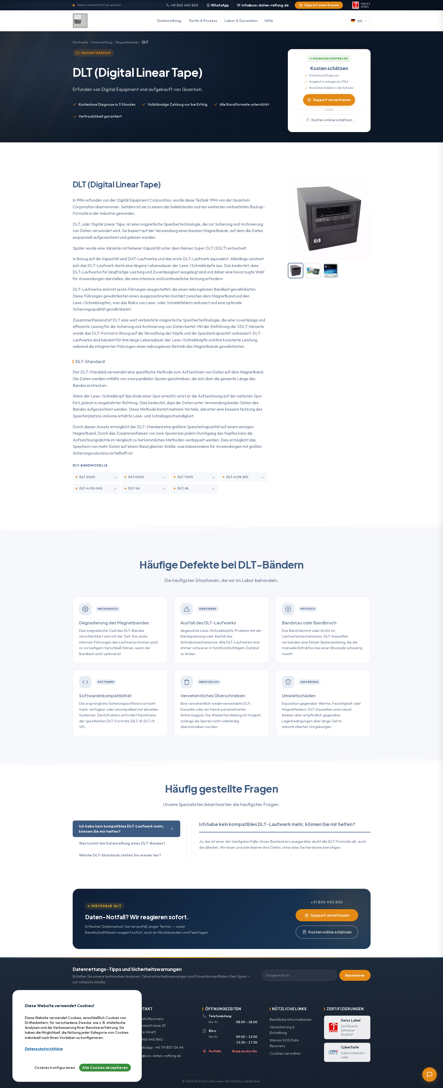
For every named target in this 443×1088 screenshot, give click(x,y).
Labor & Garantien (240, 20)
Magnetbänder (127, 42)
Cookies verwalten (285, 1053)
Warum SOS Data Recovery (284, 1043)
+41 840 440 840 (184, 5)
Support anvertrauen (321, 5)
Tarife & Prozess (203, 20)
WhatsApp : (159, 1047)
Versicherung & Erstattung (282, 1030)
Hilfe (269, 20)
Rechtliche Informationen (291, 1019)
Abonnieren (355, 975)
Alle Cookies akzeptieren (105, 1067)
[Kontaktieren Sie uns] (429, 1074)
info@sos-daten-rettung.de (265, 5)
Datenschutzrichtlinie (44, 1048)
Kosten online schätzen (331, 120)
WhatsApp (220, 5)
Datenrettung (169, 20)
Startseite (80, 42)
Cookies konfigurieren (54, 1067)
